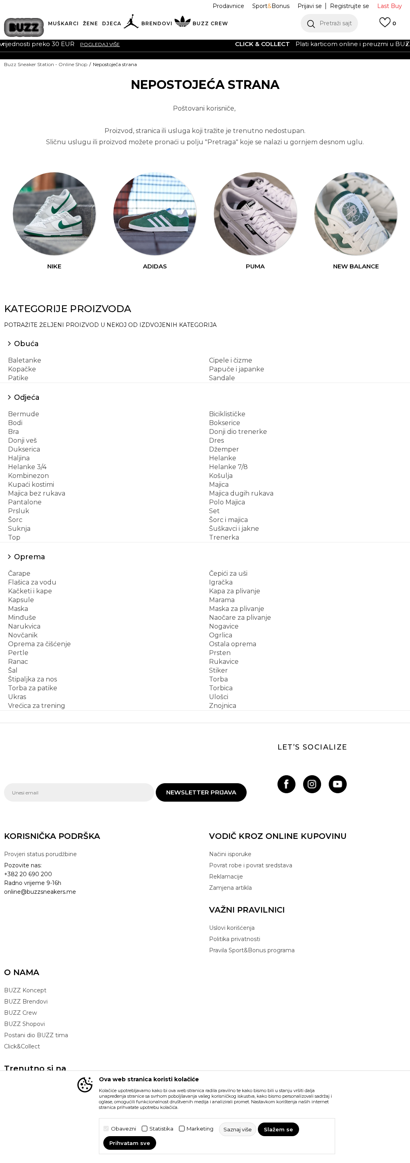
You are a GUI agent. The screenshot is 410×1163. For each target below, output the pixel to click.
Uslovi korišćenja (232, 927)
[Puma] (255, 214)
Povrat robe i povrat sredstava (250, 865)
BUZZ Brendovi (26, 1001)
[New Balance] (356, 214)
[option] (205, 44)
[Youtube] (338, 784)
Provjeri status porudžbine (40, 854)
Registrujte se (349, 6)
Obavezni (123, 1129)
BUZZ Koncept (25, 990)
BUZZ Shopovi (24, 1024)
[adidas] (155, 214)
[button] (329, 23)
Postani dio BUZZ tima (36, 1035)
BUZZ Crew (20, 1012)
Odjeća (27, 397)
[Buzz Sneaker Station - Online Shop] (24, 27)
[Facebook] (286, 784)
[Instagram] (312, 784)
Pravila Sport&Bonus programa (252, 950)
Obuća (26, 343)
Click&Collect (22, 1046)
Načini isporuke (230, 854)
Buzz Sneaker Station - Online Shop (45, 64)
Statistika (161, 1129)
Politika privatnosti (234, 939)
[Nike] (54, 214)
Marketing (200, 1129)
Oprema (29, 556)
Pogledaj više (330, 44)
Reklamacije (226, 876)
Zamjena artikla (230, 887)
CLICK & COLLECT (84, 44)
